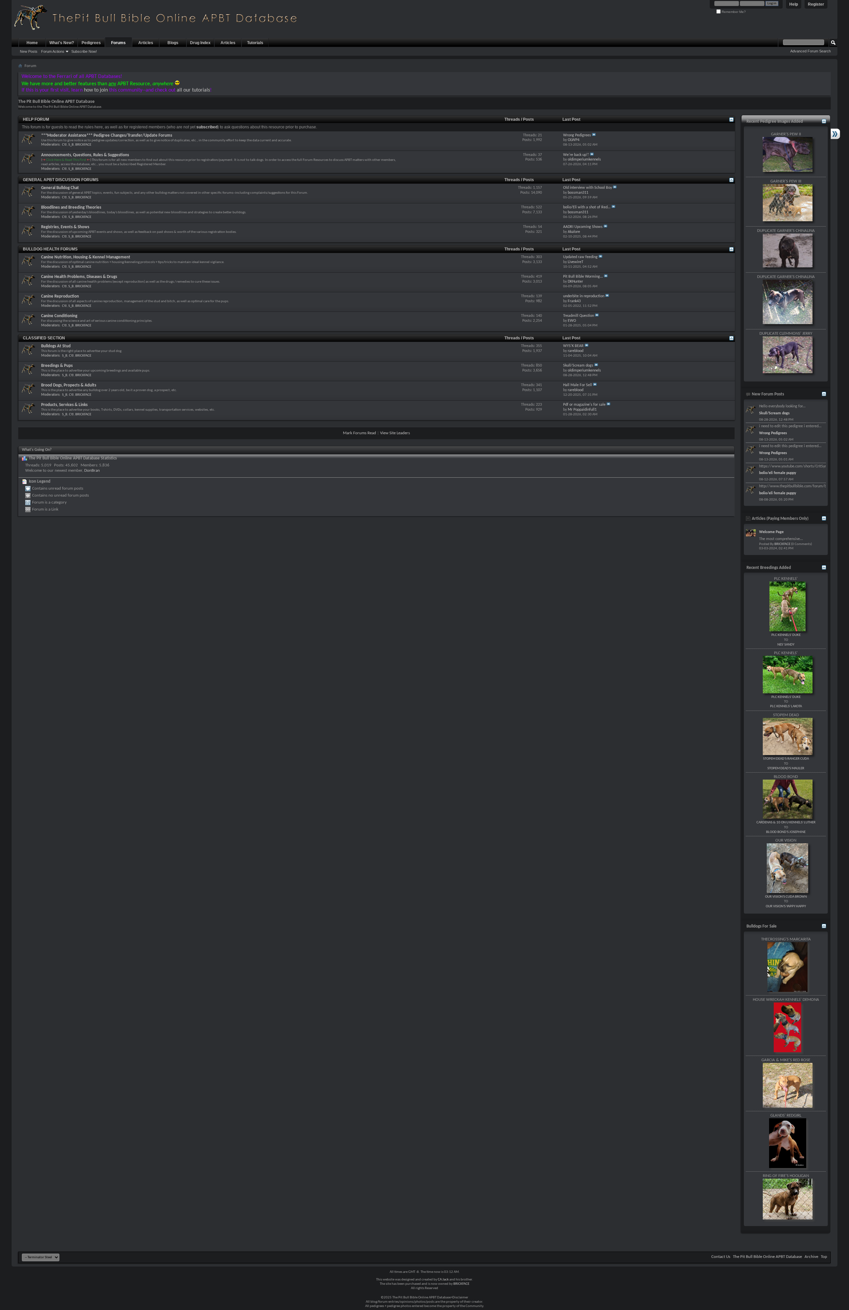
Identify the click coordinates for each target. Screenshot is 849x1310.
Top (824, 1257)
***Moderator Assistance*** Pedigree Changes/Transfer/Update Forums (106, 135)
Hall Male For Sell (577, 385)
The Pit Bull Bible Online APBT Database (767, 1257)
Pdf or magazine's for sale (584, 405)
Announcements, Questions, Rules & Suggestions (85, 155)
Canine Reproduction (60, 296)
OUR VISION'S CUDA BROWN (786, 897)
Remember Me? (733, 12)
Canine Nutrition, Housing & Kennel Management (85, 257)
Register (816, 4)
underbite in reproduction (583, 296)
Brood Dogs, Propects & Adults (68, 385)
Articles (145, 42)
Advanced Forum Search (810, 51)
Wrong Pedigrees (577, 135)
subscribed (207, 127)
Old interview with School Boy (587, 188)
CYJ (64, 145)
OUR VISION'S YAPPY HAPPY (786, 906)
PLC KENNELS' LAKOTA (786, 706)
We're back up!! (576, 155)
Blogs (172, 42)
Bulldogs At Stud (56, 346)
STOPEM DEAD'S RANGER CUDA (786, 759)
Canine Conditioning (59, 316)
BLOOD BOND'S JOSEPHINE (786, 832)
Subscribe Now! (84, 51)
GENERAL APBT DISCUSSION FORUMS (60, 179)
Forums (118, 42)
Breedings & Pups (57, 366)
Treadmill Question (578, 316)
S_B (71, 145)
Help (793, 4)
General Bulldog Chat (60, 188)
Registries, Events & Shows (65, 227)
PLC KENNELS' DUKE (786, 635)
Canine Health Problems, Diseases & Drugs (79, 277)
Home (32, 42)
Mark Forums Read (359, 433)
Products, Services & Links (64, 405)
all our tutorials (193, 90)
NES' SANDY (785, 645)
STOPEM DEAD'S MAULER (785, 768)
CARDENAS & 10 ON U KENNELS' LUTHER (786, 822)
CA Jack (443, 1279)
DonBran (92, 470)
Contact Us (720, 1257)
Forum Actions (52, 51)
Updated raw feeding (580, 257)
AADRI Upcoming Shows (583, 227)
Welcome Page (771, 532)
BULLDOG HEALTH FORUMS (50, 249)
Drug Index (200, 42)
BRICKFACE (83, 145)
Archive (811, 1257)
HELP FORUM (36, 119)
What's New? (61, 42)
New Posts (28, 51)
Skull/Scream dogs (578, 366)
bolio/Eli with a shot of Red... (587, 207)
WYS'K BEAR (573, 346)
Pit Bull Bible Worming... (583, 277)
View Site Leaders (395, 433)
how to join (96, 90)
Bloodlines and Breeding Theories (71, 207)
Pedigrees (91, 42)
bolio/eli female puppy (777, 473)
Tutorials (255, 42)
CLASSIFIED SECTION (44, 338)
